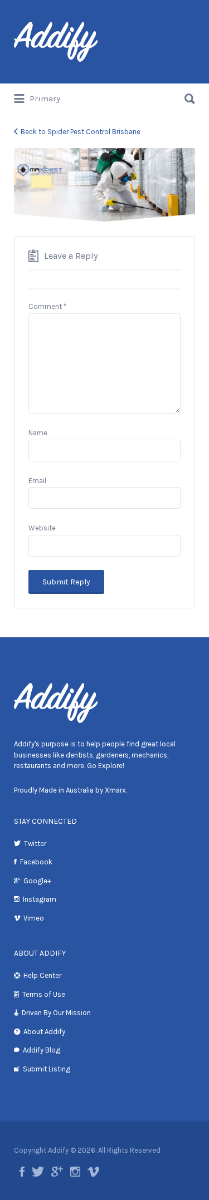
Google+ (37, 881)
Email (37, 480)
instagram (75, 1171)
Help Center (42, 975)
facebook (22, 1171)
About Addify (44, 1031)
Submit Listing (46, 1069)
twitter (38, 1171)
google (57, 1171)
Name (37, 433)
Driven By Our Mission (56, 1013)
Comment (47, 306)
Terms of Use (43, 994)
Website (42, 528)
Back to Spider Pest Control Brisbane (80, 131)
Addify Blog (41, 1050)
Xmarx (115, 790)
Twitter (35, 843)
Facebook (36, 862)
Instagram (39, 899)
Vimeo (33, 918)
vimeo (93, 1171)
